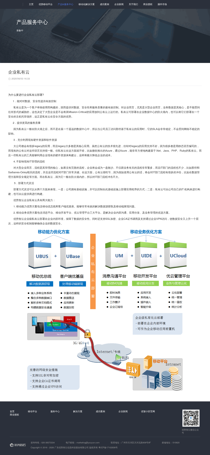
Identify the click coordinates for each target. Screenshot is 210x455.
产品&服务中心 (65, 4)
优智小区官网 (148, 411)
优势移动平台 (45, 4)
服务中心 (55, 411)
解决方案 (77, 411)
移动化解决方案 (87, 4)
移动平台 (32, 411)
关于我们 (133, 4)
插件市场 (162, 4)
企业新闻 (119, 4)
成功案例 (104, 4)
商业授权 (147, 4)
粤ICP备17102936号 (108, 447)
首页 (12, 411)
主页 (31, 4)
